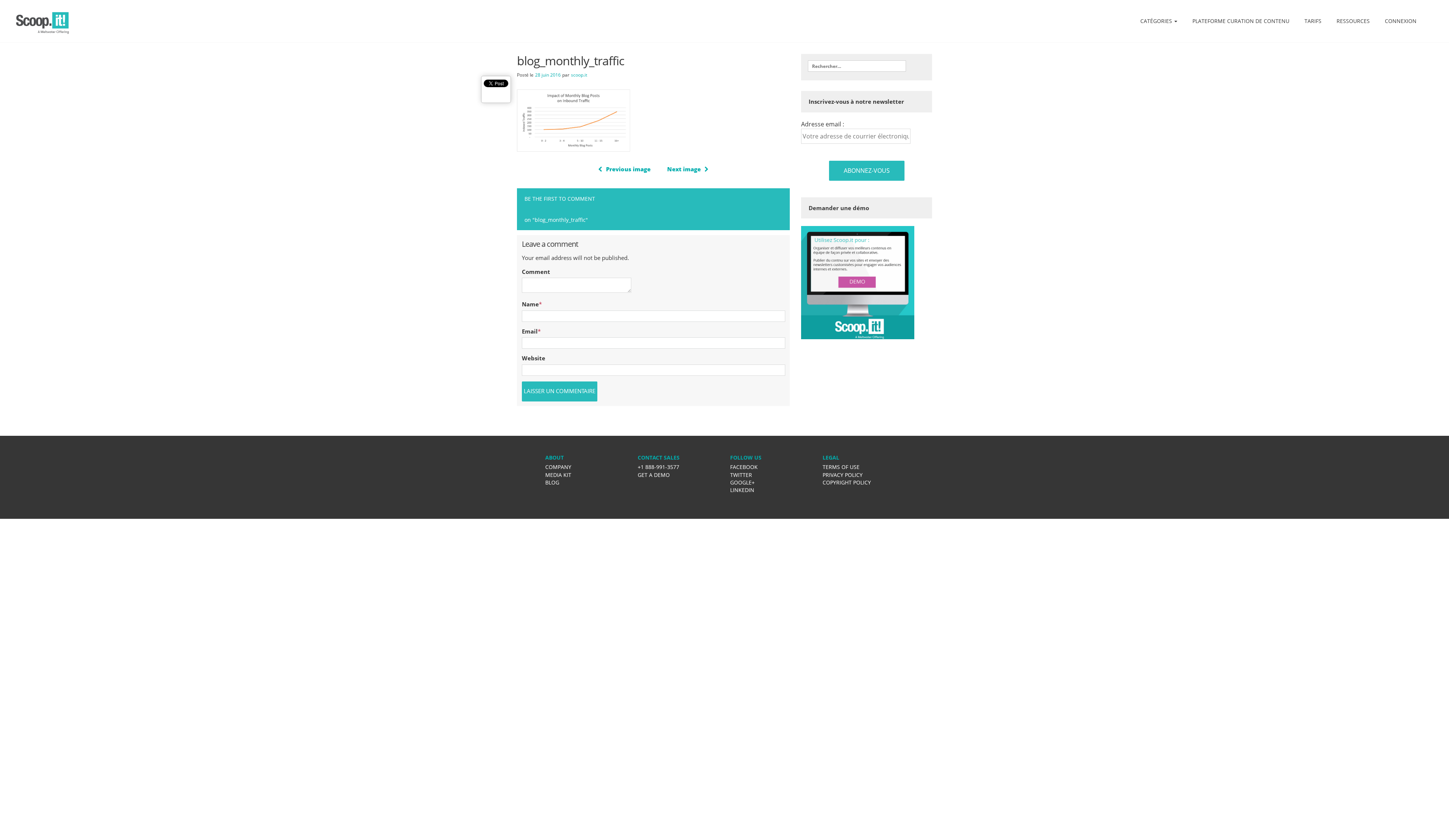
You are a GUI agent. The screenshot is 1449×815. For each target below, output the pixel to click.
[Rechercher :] (857, 66)
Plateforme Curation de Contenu (1240, 21)
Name (530, 304)
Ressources (1353, 21)
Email (530, 331)
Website (533, 358)
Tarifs (1312, 21)
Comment (536, 271)
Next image (684, 169)
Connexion (1401, 21)
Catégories (1157, 21)
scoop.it (579, 75)
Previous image (628, 169)
